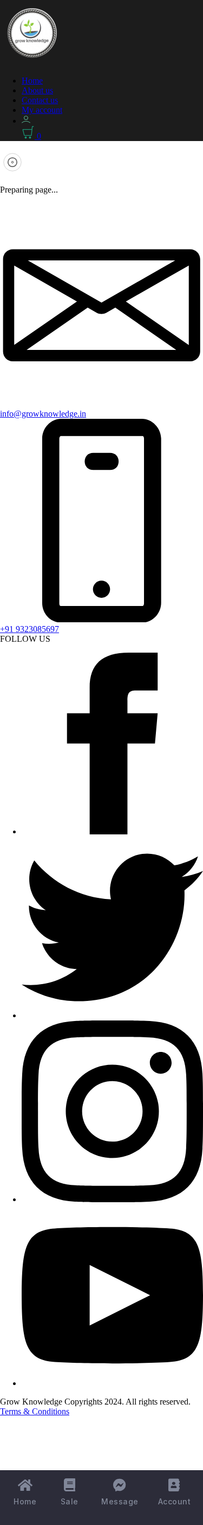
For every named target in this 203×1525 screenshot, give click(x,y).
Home (32, 80)
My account (42, 109)
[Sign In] (26, 120)
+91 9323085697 (29, 629)
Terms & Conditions (34, 1411)
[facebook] (112, 831)
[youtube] (112, 1383)
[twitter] (112, 1015)
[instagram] (112, 1199)
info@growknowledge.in (43, 413)
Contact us (40, 100)
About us (37, 90)
